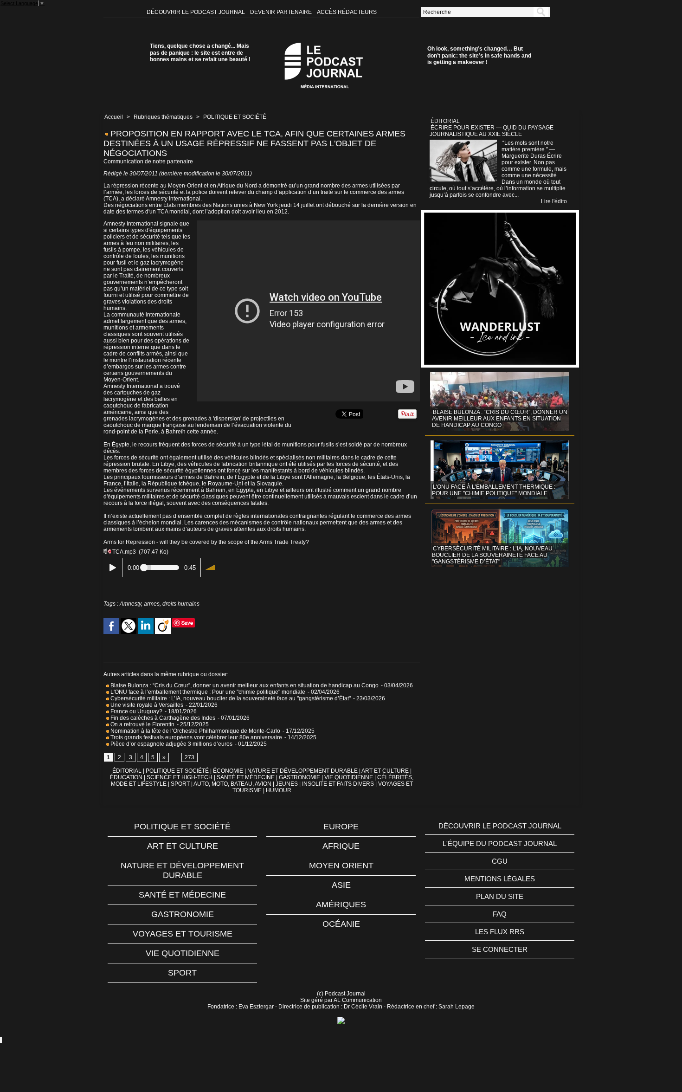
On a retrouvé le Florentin (141, 724)
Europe (341, 826)
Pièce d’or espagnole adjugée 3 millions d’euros (170, 744)
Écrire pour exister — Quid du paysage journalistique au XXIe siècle (491, 130)
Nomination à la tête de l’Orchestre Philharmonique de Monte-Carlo (195, 731)
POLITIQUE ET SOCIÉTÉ (234, 117)
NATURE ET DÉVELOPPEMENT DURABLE (302, 771)
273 (189, 757)
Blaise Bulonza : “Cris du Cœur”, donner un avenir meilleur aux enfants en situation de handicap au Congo (244, 685)
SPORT (180, 784)
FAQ (500, 914)
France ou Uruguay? (135, 711)
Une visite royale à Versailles (146, 705)
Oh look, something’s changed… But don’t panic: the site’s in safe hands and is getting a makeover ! (479, 55)
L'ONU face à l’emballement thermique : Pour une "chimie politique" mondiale (207, 692)
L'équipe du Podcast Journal (500, 843)
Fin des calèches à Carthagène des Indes (163, 718)
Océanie (341, 924)
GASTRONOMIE (299, 777)
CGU (500, 861)
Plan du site (499, 896)
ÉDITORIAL (127, 771)
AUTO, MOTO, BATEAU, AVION (232, 784)
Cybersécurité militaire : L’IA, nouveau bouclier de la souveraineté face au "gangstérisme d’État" (230, 698)
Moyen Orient (341, 865)
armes (152, 604)
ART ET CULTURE (385, 771)
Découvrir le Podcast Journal (196, 12)
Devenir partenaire (281, 12)
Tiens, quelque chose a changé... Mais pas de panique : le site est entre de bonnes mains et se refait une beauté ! (200, 53)
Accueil (113, 117)
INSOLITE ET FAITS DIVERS (338, 784)
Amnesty (130, 604)
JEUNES (287, 784)
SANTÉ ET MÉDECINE (246, 777)
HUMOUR (278, 790)
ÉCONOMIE (228, 771)
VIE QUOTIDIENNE (348, 777)
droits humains (180, 604)
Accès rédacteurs (347, 12)
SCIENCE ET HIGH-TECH (180, 777)
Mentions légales (499, 879)
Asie (341, 885)
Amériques (341, 904)
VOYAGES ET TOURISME (182, 933)
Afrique (341, 846)
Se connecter (500, 949)
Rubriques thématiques (163, 117)
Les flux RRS (499, 932)
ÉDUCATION (126, 777)
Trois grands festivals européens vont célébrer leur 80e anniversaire (195, 737)
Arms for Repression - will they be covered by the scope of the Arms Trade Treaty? (206, 542)
